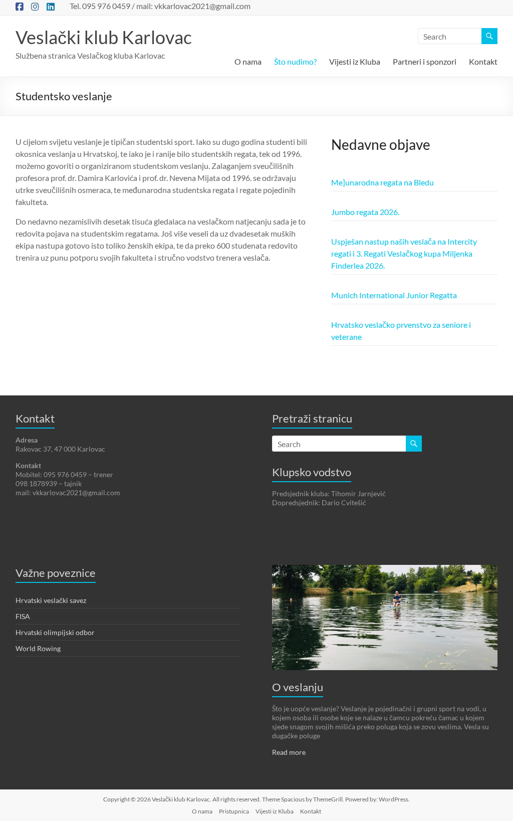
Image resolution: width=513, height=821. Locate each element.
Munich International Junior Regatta (394, 295)
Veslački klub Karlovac (104, 37)
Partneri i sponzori (424, 61)
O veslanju (297, 687)
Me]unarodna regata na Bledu (382, 182)
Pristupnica (234, 811)
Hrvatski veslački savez (51, 600)
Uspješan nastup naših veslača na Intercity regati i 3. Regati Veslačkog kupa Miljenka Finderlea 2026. (404, 253)
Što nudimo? (295, 61)
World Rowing (38, 648)
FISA (23, 616)
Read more (289, 752)
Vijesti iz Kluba (354, 61)
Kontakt (483, 61)
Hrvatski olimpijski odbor (55, 632)
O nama (248, 61)
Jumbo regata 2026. (365, 212)
